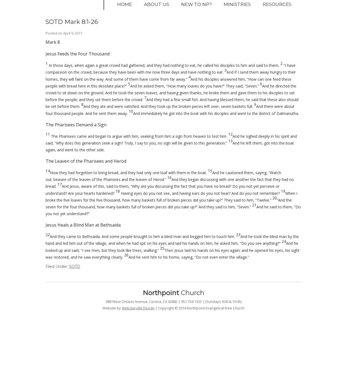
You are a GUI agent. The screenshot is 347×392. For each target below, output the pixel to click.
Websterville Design (138, 308)
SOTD (74, 266)
